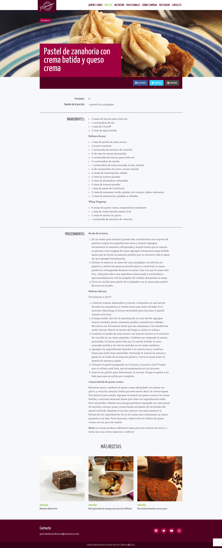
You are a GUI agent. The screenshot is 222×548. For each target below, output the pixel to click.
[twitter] (164, 531)
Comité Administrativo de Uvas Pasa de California (107, 545)
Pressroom (164, 5)
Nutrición (119, 5)
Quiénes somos (95, 5)
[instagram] (179, 531)
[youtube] (171, 531)
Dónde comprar (149, 5)
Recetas (108, 5)
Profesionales (133, 5)
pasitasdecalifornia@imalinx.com (59, 533)
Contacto (176, 5)
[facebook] (156, 531)
